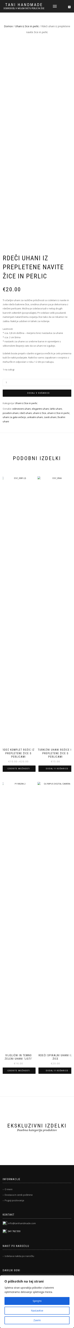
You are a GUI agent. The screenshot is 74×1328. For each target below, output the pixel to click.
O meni (8, 1189)
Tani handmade (24, 5)
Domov (8, 26)
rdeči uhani (26, 413)
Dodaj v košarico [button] (57, 768)
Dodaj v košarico (38, 393)
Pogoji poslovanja (14, 1200)
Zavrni (37, 1320)
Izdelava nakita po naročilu (19, 1256)
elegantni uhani (40, 408)
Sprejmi (37, 1301)
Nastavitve (37, 1310)
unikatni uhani (35, 417)
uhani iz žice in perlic (58, 413)
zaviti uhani (50, 417)
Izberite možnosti (18, 768)
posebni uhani (10, 413)
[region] (37, 1301)
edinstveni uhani (21, 408)
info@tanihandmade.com (22, 1223)
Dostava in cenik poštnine (19, 1194)
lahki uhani (56, 408)
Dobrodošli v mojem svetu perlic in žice (24, 8)
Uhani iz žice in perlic (27, 26)
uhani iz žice (39, 413)
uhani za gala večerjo (14, 417)
